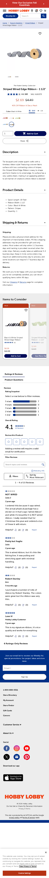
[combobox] (30, 16)
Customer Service (11, 724)
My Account (8, 700)
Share (22, 141)
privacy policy (14, 817)
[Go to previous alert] (6, 3)
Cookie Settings (24, 873)
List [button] (40, 111)
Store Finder (8, 705)
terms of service (29, 817)
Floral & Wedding (16, 23)
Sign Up (24, 677)
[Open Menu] (5, 11)
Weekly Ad (10, 16)
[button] (5, 118)
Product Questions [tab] (14, 380)
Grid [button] (32, 111)
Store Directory (10, 695)
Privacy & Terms (24, 809)
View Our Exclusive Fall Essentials (24, 3)
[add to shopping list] (40, 33)
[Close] (46, 852)
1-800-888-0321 (10, 690)
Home (5, 23)
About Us (7, 733)
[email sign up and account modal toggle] (36, 10)
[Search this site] (43, 16)
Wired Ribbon (30, 23)
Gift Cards (7, 711)
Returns (23, 282)
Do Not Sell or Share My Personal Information (24, 806)
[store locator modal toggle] (32, 10)
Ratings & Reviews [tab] (14, 374)
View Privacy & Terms (27, 866)
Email (7, 668)
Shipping (13, 282)
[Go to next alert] (43, 3)
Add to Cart (32, 133)
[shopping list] (41, 10)
